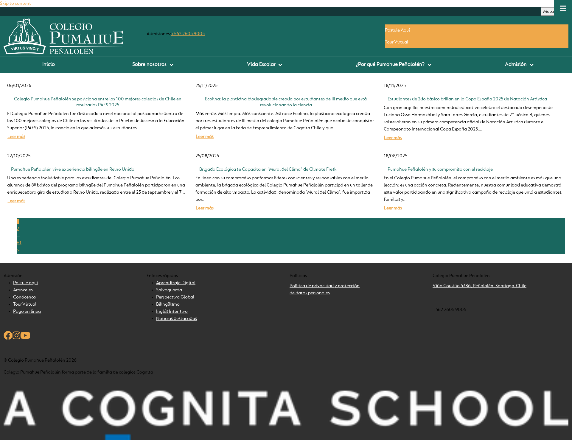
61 (19, 243)
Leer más (16, 136)
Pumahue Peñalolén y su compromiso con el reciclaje (440, 169)
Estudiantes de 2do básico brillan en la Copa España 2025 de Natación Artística (467, 99)
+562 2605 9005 (188, 34)
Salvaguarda (169, 290)
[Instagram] (16, 336)
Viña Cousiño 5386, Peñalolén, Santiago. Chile (479, 286)
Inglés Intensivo (172, 311)
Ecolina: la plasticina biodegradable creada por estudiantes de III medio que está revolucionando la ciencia (286, 102)
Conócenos (24, 297)
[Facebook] (8, 336)
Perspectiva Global (175, 297)
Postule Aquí (397, 30)
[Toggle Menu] (563, 8)
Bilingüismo (168, 304)
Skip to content (15, 3)
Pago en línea (27, 311)
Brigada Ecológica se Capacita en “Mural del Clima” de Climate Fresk (268, 169)
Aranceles (23, 290)
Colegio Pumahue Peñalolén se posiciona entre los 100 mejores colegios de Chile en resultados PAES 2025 (97, 102)
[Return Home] (63, 36)
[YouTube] (25, 336)
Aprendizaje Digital (175, 283)
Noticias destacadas (176, 318)
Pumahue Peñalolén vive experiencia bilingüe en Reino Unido (72, 169)
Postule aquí (25, 283)
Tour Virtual (396, 42)
